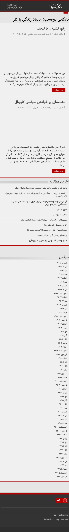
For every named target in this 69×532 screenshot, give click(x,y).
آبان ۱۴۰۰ (63, 404)
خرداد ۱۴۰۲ (62, 347)
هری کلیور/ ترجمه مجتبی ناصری (48, 107)
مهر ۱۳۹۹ (63, 453)
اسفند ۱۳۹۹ (62, 434)
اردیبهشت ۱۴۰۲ (60, 350)
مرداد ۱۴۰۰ (62, 415)
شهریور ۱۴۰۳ (61, 305)
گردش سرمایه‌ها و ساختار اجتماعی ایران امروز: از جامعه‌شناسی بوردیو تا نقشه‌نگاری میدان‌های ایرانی (39, 203)
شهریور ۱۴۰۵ (61, 263)
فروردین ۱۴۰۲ (61, 354)
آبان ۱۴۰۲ (63, 339)
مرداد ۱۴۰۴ (62, 289)
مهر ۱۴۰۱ (63, 369)
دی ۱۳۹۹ (63, 442)
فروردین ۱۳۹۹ (61, 476)
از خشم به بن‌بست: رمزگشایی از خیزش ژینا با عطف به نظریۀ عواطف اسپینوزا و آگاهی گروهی (36, 195)
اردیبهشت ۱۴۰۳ (60, 316)
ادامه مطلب (58, 90)
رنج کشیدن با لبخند (51, 28)
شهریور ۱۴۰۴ (62, 285)
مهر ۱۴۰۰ (63, 408)
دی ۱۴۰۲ (63, 331)
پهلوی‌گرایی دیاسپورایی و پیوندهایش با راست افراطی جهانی (43, 220)
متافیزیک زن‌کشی (60, 214)
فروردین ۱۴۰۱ (61, 385)
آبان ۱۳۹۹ (63, 450)
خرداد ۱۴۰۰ (62, 423)
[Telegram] (58, 501)
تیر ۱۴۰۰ (63, 419)
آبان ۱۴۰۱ (63, 366)
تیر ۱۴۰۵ (63, 270)
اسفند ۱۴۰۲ (62, 324)
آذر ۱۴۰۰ (63, 400)
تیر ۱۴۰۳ (63, 308)
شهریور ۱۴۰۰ (62, 411)
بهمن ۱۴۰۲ (62, 327)
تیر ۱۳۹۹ (63, 465)
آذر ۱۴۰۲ (63, 335)
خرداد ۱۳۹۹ (62, 469)
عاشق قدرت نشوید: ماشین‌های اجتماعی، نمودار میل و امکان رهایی (40, 188)
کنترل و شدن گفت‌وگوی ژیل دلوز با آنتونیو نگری (48, 240)
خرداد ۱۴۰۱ (62, 377)
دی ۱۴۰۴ (63, 282)
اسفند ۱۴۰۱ (62, 358)
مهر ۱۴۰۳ (63, 301)
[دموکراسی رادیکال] (34, 6)
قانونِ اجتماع (62, 209)
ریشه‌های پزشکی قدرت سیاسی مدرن (52, 235)
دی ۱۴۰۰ (63, 396)
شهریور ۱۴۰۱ (62, 373)
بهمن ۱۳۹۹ (62, 438)
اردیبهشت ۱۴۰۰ (60, 427)
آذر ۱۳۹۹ (63, 446)
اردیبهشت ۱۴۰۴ (60, 293)
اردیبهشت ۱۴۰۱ (60, 381)
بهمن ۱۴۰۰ (62, 392)
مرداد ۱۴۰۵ (62, 266)
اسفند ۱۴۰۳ (62, 297)
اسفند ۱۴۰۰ (62, 389)
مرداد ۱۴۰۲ (62, 343)
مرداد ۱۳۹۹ (62, 461)
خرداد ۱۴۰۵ (62, 274)
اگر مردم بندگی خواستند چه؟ (55, 225)
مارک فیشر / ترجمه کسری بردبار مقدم (45, 34)
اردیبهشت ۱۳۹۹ (60, 473)
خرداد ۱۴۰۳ (62, 312)
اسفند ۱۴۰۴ (62, 278)
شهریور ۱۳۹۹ (61, 457)
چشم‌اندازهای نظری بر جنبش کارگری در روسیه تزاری (46, 230)
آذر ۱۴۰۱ (63, 362)
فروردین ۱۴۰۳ (61, 320)
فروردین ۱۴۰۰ (61, 431)
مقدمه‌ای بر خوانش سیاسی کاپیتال (39, 102)
